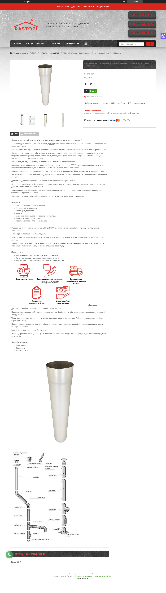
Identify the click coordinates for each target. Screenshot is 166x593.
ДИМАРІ (33, 53)
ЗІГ (39, 53)
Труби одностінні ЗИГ (50, 53)
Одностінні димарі (18, 184)
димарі (51, 144)
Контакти (56, 44)
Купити (93, 91)
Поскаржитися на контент (83, 576)
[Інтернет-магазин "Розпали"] (26, 25)
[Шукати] (150, 44)
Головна (17, 44)
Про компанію (73, 44)
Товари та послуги (35, 44)
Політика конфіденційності (102, 576)
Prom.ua (94, 574)
